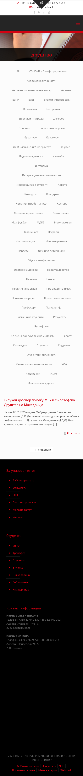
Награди (53, 231)
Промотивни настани (57, 298)
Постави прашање (24, 502)
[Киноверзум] (59, 739)
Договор (58, 118)
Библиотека (20, 582)
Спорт (68, 335)
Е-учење (18, 567)
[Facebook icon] (34, 12)
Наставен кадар (26, 241)
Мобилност (31, 231)
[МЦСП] (24, 739)
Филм (53, 373)
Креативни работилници (31, 203)
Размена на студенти (30, 316)
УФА (64, 364)
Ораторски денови (26, 269)
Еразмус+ (31, 137)
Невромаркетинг (56, 241)
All (18, 71)
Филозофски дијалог (41, 383)
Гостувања (53, 109)
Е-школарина (21, 574)
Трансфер (19, 552)
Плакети (31, 279)
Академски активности (41, 80)
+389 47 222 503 (55, 3)
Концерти (52, 194)
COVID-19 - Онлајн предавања (48, 71)
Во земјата (30, 109)
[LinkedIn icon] (44, 12)
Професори (29, 307)
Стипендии (20, 345)
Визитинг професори (57, 99)
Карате (62, 184)
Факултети (19, 487)
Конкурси (30, 194)
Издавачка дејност (31, 156)
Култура (62, 203)
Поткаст (52, 279)
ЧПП (15, 495)
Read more (73, 433)
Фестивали (33, 373)
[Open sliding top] (41, 4)
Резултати (59, 316)
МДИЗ (41, 222)
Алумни (66, 90)
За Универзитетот (24, 480)
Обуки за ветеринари (51, 250)
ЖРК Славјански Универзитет (32, 146)
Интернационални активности (41, 175)
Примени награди (23, 298)
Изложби (58, 156)
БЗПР (16, 99)
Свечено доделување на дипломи (32, 335)
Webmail (18, 517)
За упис (65, 146)
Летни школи (61, 213)
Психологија (53, 307)
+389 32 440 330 (29, 3)
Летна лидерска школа (28, 213)
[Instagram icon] (48, 12)
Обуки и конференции (41, 260)
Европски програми (52, 128)
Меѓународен (63, 222)
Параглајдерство (58, 269)
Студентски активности (41, 354)
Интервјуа (41, 165)
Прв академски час (59, 288)
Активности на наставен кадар (32, 90)
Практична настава (24, 288)
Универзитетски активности (34, 364)
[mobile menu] (78, 23)
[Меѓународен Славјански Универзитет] (41, 23)
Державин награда (31, 118)
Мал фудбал (19, 222)
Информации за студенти (32, 184)
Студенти (42, 345)
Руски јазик (42, 326)
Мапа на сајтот (22, 509)
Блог (31, 99)
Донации (24, 128)
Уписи (16, 545)
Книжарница (21, 589)
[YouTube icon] (39, 12)
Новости (23, 250)
